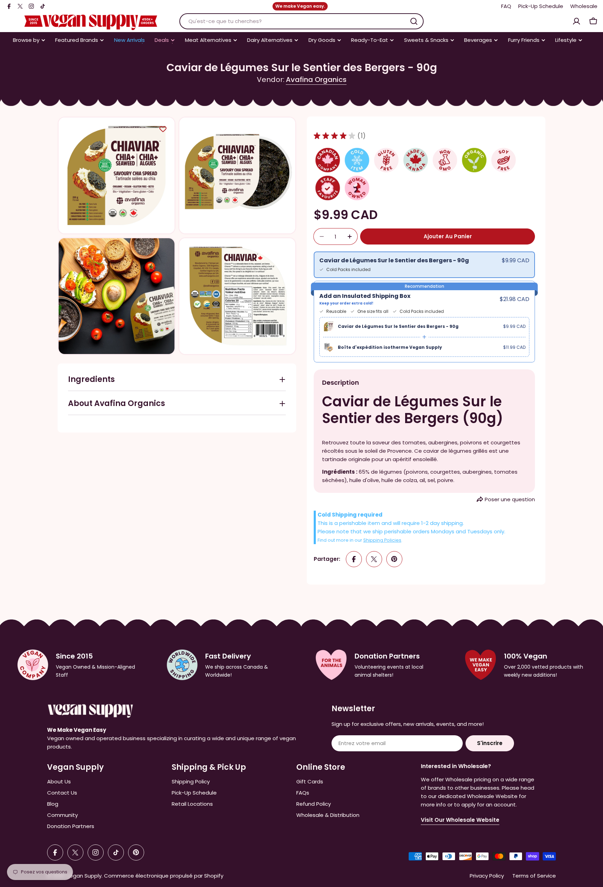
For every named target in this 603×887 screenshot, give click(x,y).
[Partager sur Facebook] (354, 559)
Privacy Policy (487, 875)
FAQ (506, 6)
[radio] (424, 264)
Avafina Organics (316, 79)
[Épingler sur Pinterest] (394, 559)
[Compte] (576, 21)
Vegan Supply (84, 875)
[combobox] (301, 21)
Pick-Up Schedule (540, 6)
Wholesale (583, 6)
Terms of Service (534, 875)
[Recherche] (414, 21)
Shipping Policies (382, 540)
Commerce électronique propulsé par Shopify (163, 875)
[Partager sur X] (374, 559)
